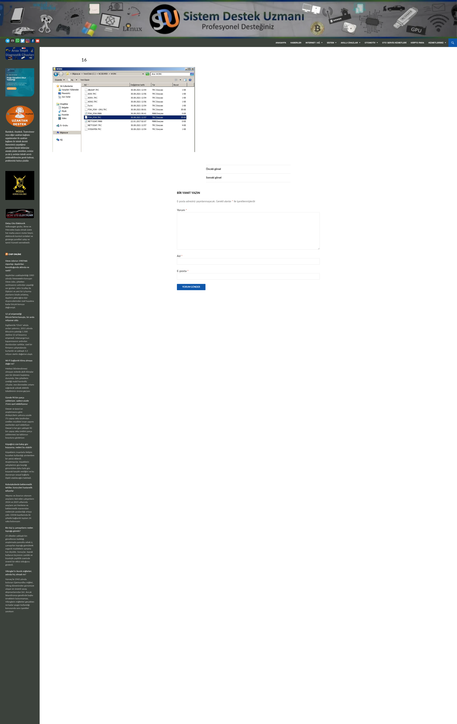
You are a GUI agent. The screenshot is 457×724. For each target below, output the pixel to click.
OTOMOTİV (370, 43)
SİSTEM (330, 43)
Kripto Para (417, 43)
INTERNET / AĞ (313, 43)
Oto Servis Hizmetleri (394, 43)
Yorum (182, 210)
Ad (179, 256)
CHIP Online (14, 254)
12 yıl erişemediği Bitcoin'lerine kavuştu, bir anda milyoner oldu (19, 317)
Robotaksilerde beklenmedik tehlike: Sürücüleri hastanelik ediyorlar (18, 487)
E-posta (183, 271)
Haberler (295, 43)
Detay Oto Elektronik (15, 223)
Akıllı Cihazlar (349, 43)
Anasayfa (281, 43)
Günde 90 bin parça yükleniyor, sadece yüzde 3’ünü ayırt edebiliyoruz (17, 400)
